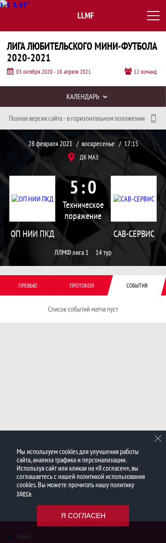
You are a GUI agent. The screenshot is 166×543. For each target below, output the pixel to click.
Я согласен (83, 515)
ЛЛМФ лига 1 (71, 252)
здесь (24, 492)
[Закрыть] (158, 438)
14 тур (103, 252)
